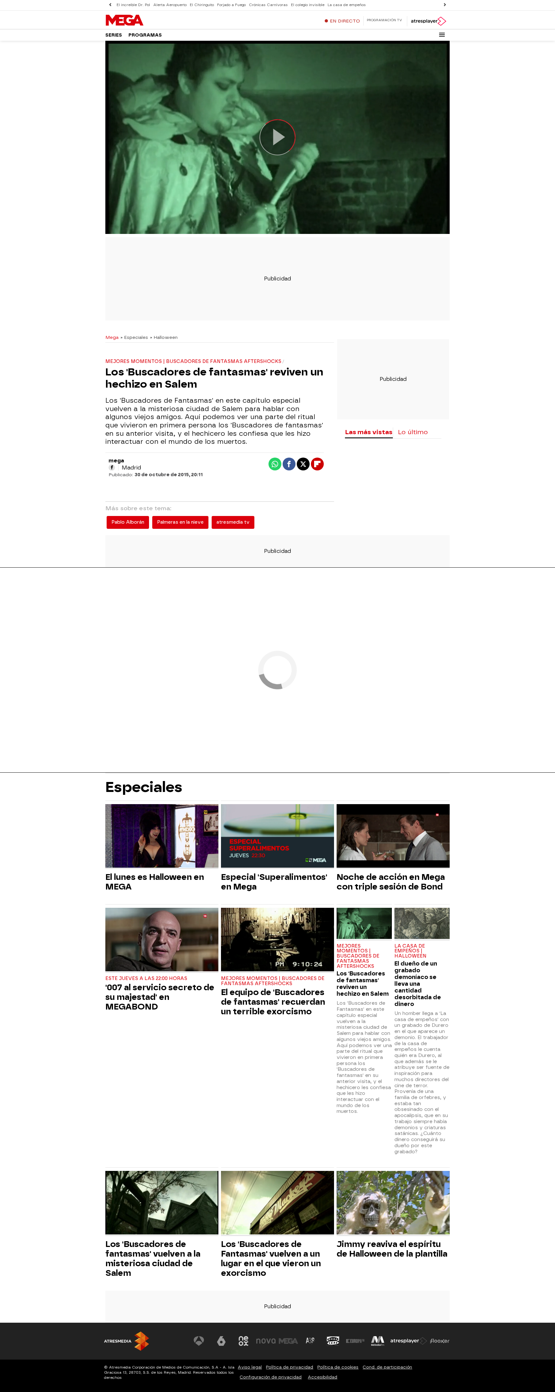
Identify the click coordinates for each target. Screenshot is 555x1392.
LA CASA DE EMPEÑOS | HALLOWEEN (410, 951)
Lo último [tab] (413, 432)
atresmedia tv (233, 522)
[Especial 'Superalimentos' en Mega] (277, 836)
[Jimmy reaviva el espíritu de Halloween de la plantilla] (393, 1203)
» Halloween (164, 337)
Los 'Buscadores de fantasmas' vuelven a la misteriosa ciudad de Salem (152, 1258)
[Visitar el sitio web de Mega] (288, 1341)
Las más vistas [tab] (368, 432)
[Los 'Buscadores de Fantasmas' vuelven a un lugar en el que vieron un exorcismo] (277, 1203)
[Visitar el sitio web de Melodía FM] (377, 1341)
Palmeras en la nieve (180, 522)
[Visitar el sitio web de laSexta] (221, 1341)
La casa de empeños (347, 5)
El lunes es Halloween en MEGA (154, 881)
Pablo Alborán (127, 522)
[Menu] (442, 35)
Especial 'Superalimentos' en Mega (274, 881)
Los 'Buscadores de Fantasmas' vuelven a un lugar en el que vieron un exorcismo (271, 1258)
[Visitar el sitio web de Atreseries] (310, 1341)
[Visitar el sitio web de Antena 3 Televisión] (198, 1341)
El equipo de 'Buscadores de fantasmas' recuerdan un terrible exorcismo (273, 1001)
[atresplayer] (428, 21)
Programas (145, 35)
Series (113, 35)
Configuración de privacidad (271, 1377)
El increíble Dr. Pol (133, 5)
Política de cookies (337, 1367)
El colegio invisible (307, 5)
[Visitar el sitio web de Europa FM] (355, 1341)
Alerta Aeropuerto (170, 5)
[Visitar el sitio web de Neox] (243, 1341)
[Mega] (145, 20)
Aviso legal (250, 1367)
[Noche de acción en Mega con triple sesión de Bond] (393, 836)
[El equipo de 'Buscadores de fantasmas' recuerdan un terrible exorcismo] (277, 940)
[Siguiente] (445, 5)
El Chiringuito (202, 5)
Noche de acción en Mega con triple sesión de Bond (391, 881)
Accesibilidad (322, 1377)
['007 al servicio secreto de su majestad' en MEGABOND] (161, 940)
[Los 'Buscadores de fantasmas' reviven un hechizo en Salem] (364, 924)
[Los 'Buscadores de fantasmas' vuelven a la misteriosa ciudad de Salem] (161, 1203)
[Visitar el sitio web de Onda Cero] (333, 1341)
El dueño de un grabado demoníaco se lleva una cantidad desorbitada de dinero (417, 983)
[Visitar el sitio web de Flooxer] (439, 1341)
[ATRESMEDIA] (126, 1341)
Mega (112, 337)
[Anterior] (110, 5)
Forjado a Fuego (231, 5)
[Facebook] (112, 467)
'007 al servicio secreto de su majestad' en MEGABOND (159, 997)
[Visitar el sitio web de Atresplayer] (409, 1341)
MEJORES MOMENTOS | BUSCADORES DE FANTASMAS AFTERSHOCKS (272, 981)
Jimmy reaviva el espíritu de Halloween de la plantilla (392, 1249)
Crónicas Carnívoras (268, 5)
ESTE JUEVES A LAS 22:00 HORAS (146, 978)
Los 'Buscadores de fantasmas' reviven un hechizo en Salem (363, 983)
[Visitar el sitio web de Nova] (266, 1341)
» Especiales (134, 337)
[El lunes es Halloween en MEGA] (161, 836)
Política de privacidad (289, 1367)
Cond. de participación (387, 1367)
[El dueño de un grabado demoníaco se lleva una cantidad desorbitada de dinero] (422, 924)
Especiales (143, 786)
